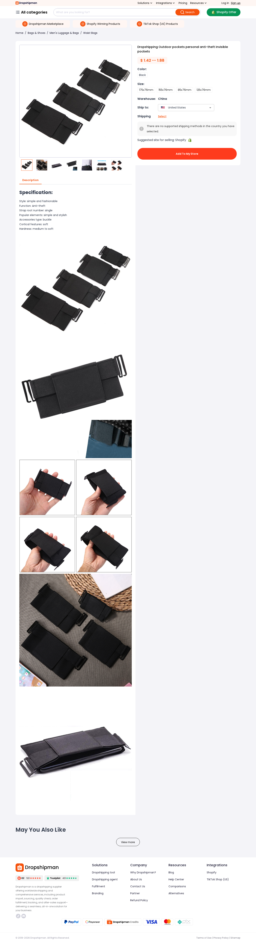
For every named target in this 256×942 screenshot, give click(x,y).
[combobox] (180, 107)
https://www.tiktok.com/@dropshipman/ (18, 916)
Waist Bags (90, 33)
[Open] (210, 107)
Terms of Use (204, 937)
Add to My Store (187, 154)
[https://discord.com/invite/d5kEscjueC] (23, 916)
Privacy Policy (221, 937)
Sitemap (235, 937)
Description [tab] (30, 180)
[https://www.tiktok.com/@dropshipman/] (18, 916)
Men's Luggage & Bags (64, 33)
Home (19, 33)
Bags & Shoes (36, 33)
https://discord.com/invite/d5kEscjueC (24, 916)
